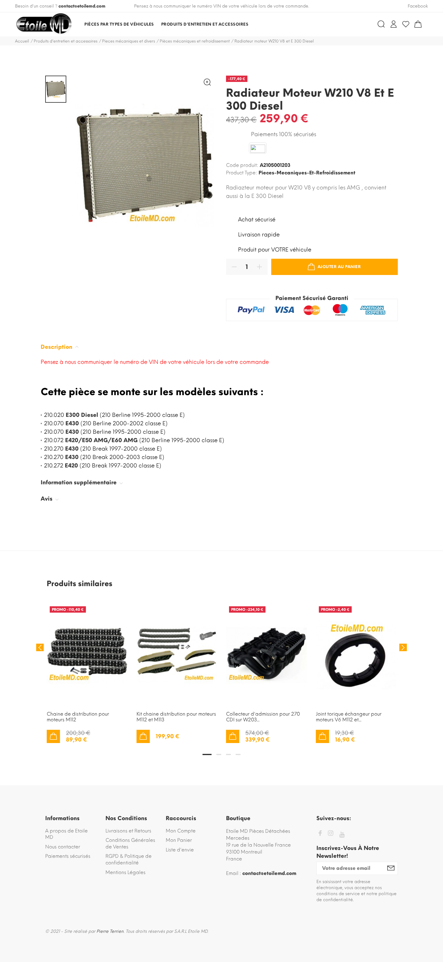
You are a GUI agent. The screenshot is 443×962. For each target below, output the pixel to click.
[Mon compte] (393, 24)
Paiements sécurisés (67, 856)
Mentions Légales (125, 872)
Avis (47, 498)
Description (57, 347)
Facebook (418, 6)
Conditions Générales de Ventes (130, 843)
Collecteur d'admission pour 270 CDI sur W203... (263, 717)
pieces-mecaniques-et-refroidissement (307, 173)
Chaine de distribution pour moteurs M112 (78, 717)
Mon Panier (179, 840)
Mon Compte (181, 831)
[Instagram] (330, 834)
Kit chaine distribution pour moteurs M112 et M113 (176, 717)
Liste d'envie (180, 850)
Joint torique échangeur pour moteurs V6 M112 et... (349, 717)
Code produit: (242, 165)
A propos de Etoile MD (66, 834)
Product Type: (241, 173)
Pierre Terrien (110, 931)
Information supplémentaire (79, 482)
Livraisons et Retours (128, 831)
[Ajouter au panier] (53, 736)
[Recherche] (381, 24)
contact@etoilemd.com (81, 6)
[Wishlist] (405, 24)
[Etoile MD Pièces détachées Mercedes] (43, 24)
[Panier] (418, 24)
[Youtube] (341, 835)
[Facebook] (320, 834)
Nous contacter (62, 847)
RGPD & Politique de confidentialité (128, 859)
